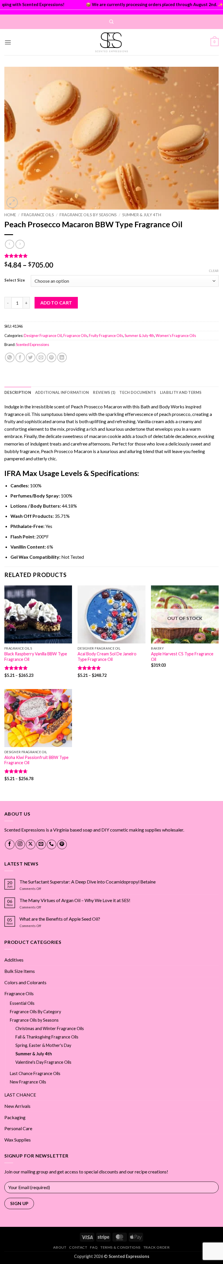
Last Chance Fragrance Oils (35, 1073)
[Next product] (9, 244)
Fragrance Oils (37, 214)
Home (10, 214)
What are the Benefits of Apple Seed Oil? (59, 919)
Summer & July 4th (141, 214)
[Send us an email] (41, 844)
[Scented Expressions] (111, 42)
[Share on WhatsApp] (10, 357)
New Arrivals (17, 1106)
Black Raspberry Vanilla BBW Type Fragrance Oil (35, 656)
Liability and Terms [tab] (181, 392)
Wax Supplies (17, 1139)
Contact (78, 1247)
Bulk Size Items (19, 971)
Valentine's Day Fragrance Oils (43, 1062)
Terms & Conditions (120, 1247)
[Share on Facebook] (20, 357)
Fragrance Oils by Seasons (88, 214)
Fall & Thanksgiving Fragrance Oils (46, 1036)
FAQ (94, 1247)
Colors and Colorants (25, 982)
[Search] (111, 22)
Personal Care (18, 1128)
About (59, 1247)
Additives (14, 959)
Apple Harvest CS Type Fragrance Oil (182, 656)
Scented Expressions (32, 344)
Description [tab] (17, 392)
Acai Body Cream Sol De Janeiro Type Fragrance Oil (107, 656)
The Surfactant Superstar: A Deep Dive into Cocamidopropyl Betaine (87, 881)
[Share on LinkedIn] (62, 357)
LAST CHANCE (20, 1094)
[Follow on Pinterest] (62, 844)
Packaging (15, 1117)
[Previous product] (19, 244)
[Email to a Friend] (41, 357)
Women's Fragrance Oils (176, 335)
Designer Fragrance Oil (43, 335)
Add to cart (56, 302)
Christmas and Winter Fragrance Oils (49, 1028)
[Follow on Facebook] (10, 844)
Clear (214, 271)
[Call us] (51, 844)
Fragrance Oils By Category (35, 1011)
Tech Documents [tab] (137, 392)
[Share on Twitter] (30, 357)
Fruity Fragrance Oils (106, 335)
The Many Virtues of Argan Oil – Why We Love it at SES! (74, 900)
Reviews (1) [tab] (104, 392)
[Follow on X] (30, 844)
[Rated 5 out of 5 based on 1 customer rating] (111, 255)
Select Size (14, 280)
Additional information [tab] (62, 392)
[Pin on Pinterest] (51, 357)
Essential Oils (22, 1003)
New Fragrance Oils (28, 1081)
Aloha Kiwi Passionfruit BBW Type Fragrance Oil (36, 760)
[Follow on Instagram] (20, 844)
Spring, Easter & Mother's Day (43, 1045)
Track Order (156, 1247)
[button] (7, 42)
